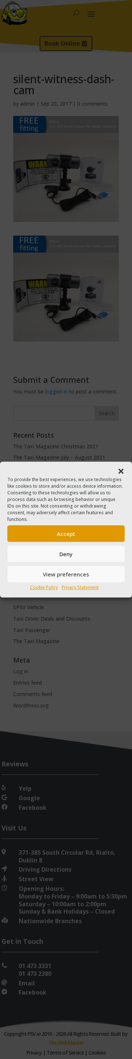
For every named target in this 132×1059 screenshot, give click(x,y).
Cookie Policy (44, 588)
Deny (66, 554)
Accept (66, 533)
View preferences (66, 574)
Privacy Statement (80, 588)
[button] (121, 471)
